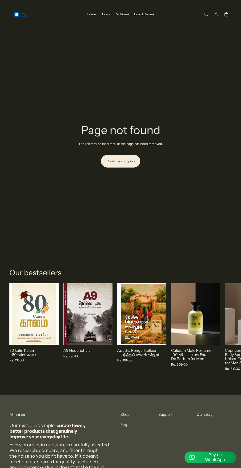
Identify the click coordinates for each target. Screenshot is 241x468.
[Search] (206, 14)
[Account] (216, 14)
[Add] (51, 337)
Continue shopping (121, 161)
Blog (123, 425)
